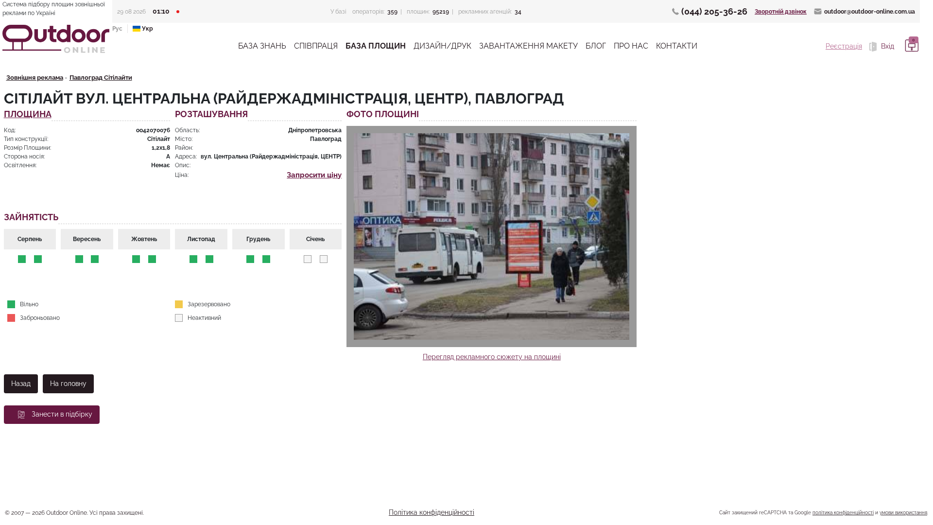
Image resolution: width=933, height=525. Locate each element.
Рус (117, 28)
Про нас (631, 46)
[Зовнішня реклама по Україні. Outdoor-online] (55, 39)
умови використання (903, 512)
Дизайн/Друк (442, 46)
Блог (596, 46)
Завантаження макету (528, 46)
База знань (262, 46)
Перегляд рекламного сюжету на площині (492, 357)
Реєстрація (844, 46)
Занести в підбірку (62, 414)
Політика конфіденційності (431, 512)
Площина (28, 114)
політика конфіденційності (843, 512)
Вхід (886, 46)
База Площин (376, 46)
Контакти (676, 46)
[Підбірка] (910, 46)
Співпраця (316, 46)
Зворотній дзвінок (781, 11)
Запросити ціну (314, 175)
